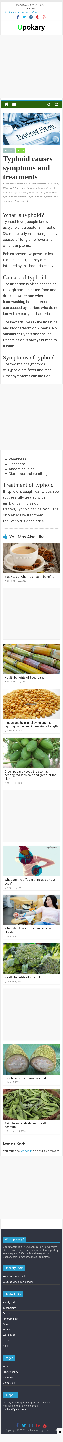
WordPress (9, 1334)
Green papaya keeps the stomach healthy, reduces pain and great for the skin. (30, 775)
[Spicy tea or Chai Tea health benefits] (31, 545)
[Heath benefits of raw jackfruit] (31, 1046)
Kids (5, 1345)
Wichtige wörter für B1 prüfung (20, 12)
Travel (6, 1329)
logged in (26, 1151)
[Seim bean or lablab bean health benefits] (31, 1091)
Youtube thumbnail (14, 1276)
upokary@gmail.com (14, 1409)
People (6, 1313)
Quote (6, 1324)
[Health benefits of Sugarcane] (31, 646)
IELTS (6, 1340)
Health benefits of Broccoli (23, 977)
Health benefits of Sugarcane (24, 677)
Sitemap (7, 1366)
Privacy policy (10, 1372)
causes (33, 188)
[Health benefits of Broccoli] (31, 945)
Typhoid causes (50, 192)
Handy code (9, 1302)
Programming (10, 1318)
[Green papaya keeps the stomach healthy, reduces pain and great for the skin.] (31, 739)
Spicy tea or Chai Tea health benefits (29, 576)
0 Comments (19, 188)
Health (20, 150)
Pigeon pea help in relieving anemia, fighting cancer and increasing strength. (31, 724)
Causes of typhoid (46, 188)
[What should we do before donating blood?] (31, 897)
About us (8, 1377)
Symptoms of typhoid (24, 192)
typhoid (38, 192)
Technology (9, 1307)
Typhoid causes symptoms (15, 196)
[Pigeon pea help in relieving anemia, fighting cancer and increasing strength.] (31, 691)
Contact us (9, 1382)
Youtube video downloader (18, 1281)
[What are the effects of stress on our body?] (31, 848)
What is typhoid (22, 201)
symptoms (8, 192)
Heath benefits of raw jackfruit (25, 1078)
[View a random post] (56, 104)
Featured (9, 150)
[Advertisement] (31, 66)
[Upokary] (31, 24)
